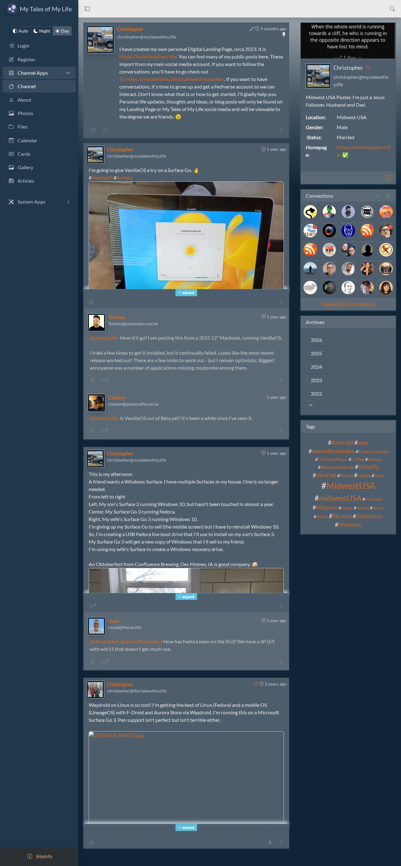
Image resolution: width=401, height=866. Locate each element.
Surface (125, 177)
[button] (87, 9)
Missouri (327, 507)
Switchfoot (369, 516)
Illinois (346, 475)
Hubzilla (368, 466)
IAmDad (326, 475)
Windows (350, 524)
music (347, 507)
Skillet (322, 516)
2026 (316, 340)
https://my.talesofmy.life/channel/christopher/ (175, 79)
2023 (316, 380)
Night (44, 30)
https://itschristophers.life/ (148, 56)
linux (379, 475)
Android (342, 442)
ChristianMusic (333, 459)
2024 (316, 367)
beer (362, 442)
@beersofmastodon (141, 641)
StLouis (342, 515)
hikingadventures (337, 467)
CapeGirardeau (373, 451)
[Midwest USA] (256, 683)
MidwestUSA (350, 485)
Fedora (374, 459)
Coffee (357, 459)
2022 (316, 394)
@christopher (104, 338)
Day (65, 30)
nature (362, 507)
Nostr (378, 507)
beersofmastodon (333, 451)
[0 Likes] (91, 302)
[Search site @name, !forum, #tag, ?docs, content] (392, 9)
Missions (373, 499)
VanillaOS (102, 177)
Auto (23, 30)
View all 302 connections (348, 304)
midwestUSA (340, 497)
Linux (364, 475)
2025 (316, 353)
